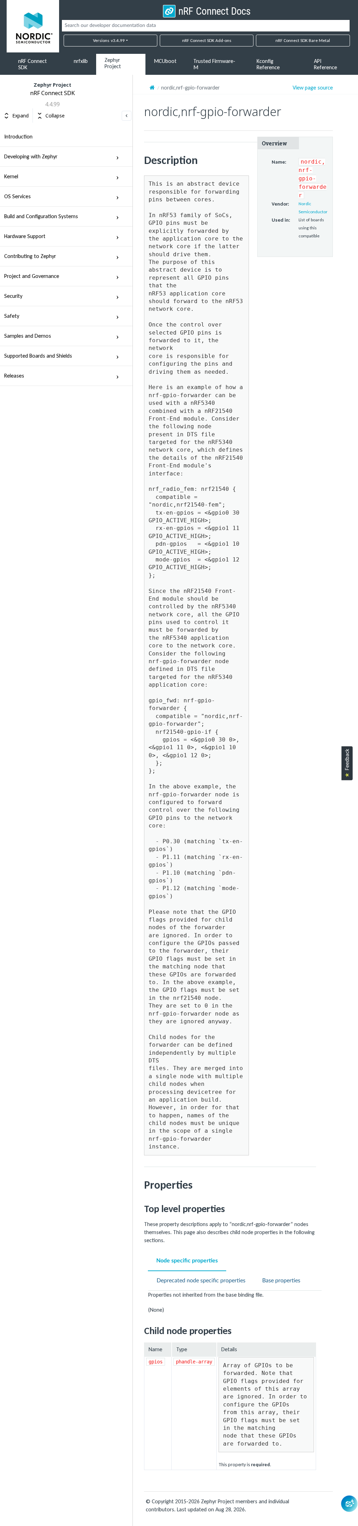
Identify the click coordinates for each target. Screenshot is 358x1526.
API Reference (325, 64)
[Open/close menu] (117, 157)
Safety (11, 316)
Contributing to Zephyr (30, 256)
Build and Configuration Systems (41, 216)
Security (13, 296)
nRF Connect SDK (32, 64)
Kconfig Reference (268, 64)
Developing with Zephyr (30, 156)
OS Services (17, 196)
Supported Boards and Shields (38, 355)
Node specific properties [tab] (187, 1260)
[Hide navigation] (126, 116)
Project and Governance (31, 276)
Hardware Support (24, 236)
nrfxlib (81, 61)
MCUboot (165, 61)
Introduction (18, 136)
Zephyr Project (113, 63)
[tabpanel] (238, 1302)
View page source (313, 88)
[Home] (152, 88)
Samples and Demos (27, 335)
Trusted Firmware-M (214, 64)
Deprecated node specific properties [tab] (201, 1280)
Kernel (11, 176)
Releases (14, 375)
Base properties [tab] (281, 1280)
